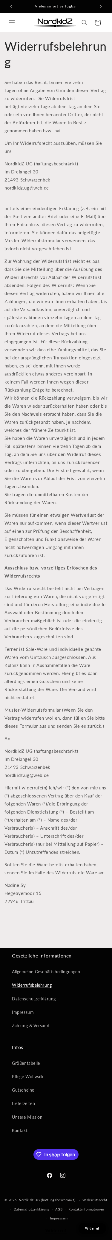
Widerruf (56, 1230)
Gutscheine (23, 1089)
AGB (58, 1209)
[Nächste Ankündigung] (101, 6)
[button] (12, 22)
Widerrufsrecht (95, 1200)
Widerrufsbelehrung (32, 985)
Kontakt (19, 1130)
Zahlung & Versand (30, 1025)
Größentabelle (26, 1063)
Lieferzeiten (23, 1103)
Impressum (23, 1012)
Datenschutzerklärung (34, 998)
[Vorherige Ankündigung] (11, 6)
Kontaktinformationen (86, 1209)
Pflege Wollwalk (28, 1076)
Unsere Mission (27, 1117)
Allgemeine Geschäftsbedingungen (46, 971)
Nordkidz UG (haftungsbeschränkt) (47, 1200)
